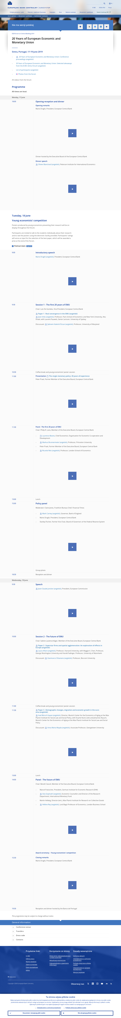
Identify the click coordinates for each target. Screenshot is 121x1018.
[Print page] (80, 26)
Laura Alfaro (42, 651)
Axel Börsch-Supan (45, 715)
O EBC (94, 7)
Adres (28, 970)
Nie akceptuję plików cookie (87, 1013)
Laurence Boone (48, 436)
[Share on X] (89, 26)
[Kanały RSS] (111, 984)
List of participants (23, 70)
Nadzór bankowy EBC (103, 12)
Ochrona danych (79, 956)
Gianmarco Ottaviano (55, 658)
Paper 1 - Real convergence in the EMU (53, 314)
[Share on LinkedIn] (100, 26)
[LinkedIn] (93, 984)
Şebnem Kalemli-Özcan (56, 324)
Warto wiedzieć (31, 962)
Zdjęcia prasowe (31, 964)
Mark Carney (47, 514)
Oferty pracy (30, 959)
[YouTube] (102, 984)
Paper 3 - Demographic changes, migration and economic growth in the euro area (67, 711)
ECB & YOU (102, 7)
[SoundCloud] (107, 984)
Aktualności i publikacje (86, 12)
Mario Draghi (41, 257)
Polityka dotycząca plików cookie (76, 1008)
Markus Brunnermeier (50, 442)
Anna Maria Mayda (54, 728)
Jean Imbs (42, 317)
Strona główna (12, 16)
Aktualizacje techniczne (57, 960)
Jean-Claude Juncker (45, 589)
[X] (88, 984)
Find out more (20, 246)
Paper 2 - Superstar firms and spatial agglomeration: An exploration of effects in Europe (69, 647)
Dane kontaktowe (32, 967)
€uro (60, 12)
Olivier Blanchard (44, 164)
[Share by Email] (106, 26)
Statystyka (52, 12)
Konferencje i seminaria (41, 16)
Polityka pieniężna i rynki (17, 12)
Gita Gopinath (47, 794)
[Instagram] (97, 984)
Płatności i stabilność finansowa (37, 12)
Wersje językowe (79, 972)
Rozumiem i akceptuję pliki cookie (34, 1013)
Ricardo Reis (47, 451)
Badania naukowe (71, 12)
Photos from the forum (27, 74)
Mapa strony (12, 976)
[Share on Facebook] (95, 26)
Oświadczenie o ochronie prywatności (49, 1008)
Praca (110, 7)
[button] (107, 3)
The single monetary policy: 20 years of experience (69, 376)
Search (104, 3)
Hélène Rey (46, 805)
